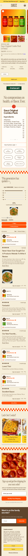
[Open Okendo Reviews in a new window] (7, 217)
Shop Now (22, 1)
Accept (13, 545)
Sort (16, 231)
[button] (25, 5)
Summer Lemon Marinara (12, 241)
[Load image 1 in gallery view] (6, 39)
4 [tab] (17, 139)
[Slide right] (26, 39)
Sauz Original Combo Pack (13, 296)
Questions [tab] (11, 220)
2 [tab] (13, 139)
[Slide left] (1, 39)
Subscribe (21, 521)
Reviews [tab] (4, 220)
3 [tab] (15, 139)
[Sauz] (14, 5)
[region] (14, 211)
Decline (13, 549)
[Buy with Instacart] (14, 88)
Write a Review (16, 227)
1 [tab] (11, 139)
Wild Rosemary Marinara (12, 324)
